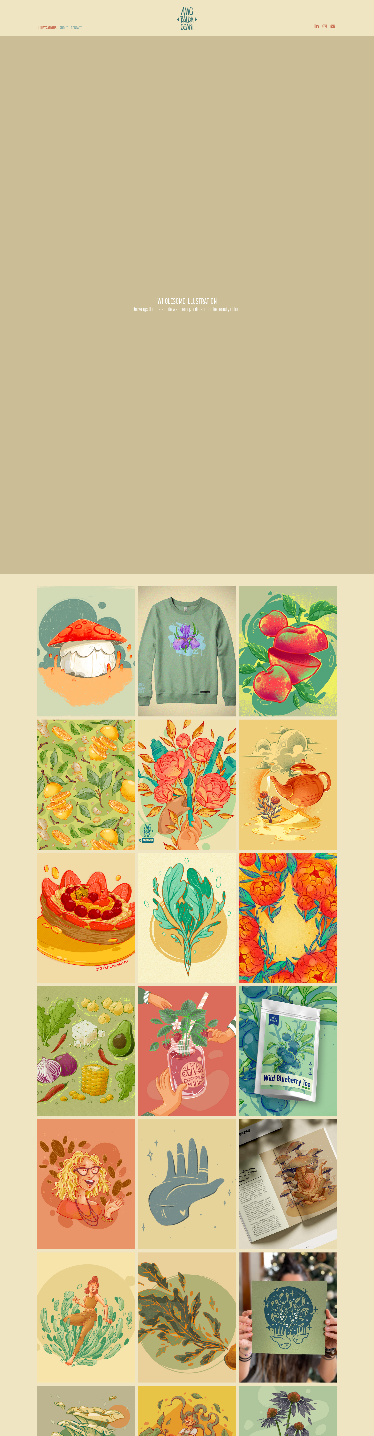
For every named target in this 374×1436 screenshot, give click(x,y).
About (64, 27)
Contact (76, 27)
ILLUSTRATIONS (46, 27)
